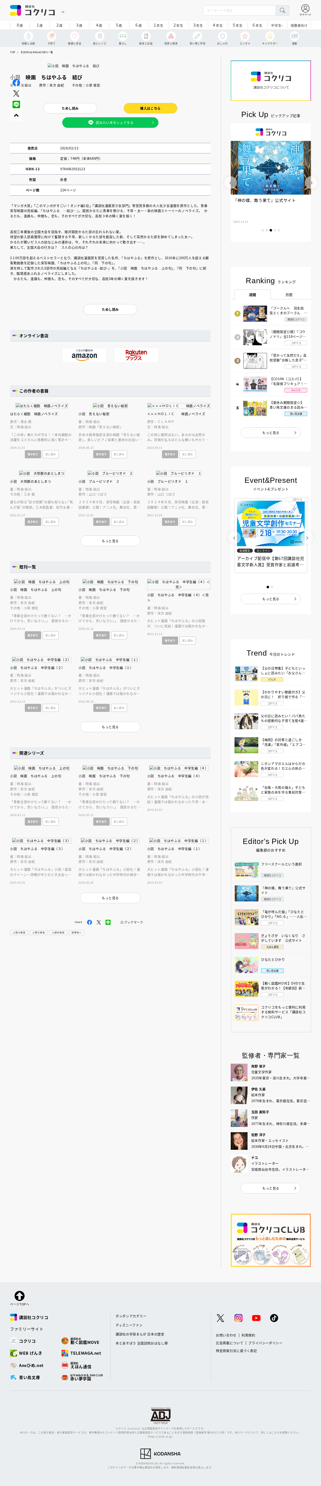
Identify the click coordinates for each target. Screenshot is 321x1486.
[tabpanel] (271, 182)
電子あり (33, 454)
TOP (12, 52)
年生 (159, 25)
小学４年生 (19, 932)
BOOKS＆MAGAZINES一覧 (37, 52)
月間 (289, 294)
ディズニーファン (129, 1325)
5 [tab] (279, 230)
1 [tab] (263, 230)
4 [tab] (275, 230)
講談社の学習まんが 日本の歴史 (140, 1334)
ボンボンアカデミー (131, 1315)
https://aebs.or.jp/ (160, 1436)
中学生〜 (76, 932)
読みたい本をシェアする (114, 122)
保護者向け (299, 25)
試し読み (50, 454)
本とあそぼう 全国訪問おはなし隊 (142, 1343)
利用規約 (248, 1335)
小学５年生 (38, 932)
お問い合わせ (226, 1335)
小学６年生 (58, 932)
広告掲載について (229, 1342)
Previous (230, 182)
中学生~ (277, 25)
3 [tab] (271, 230)
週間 (252, 294)
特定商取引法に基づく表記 (236, 1350)
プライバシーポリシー (265, 1342)
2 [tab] (267, 230)
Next (311, 182)
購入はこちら (150, 108)
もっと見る (270, 432)
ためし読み (70, 108)
